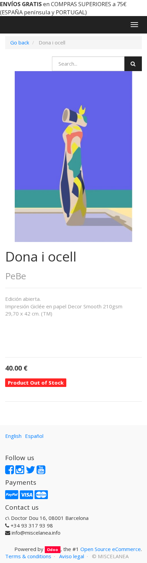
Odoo (52, 549)
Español (34, 435)
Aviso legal (71, 556)
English (13, 435)
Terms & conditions (28, 556)
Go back (19, 42)
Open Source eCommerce (110, 549)
